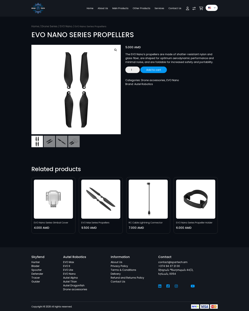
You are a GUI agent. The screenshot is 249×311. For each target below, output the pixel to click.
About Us (103, 8)
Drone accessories (153, 80)
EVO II (66, 266)
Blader (35, 266)
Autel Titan (70, 281)
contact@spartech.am (172, 262)
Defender (37, 274)
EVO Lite (68, 270)
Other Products (141, 8)
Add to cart (153, 70)
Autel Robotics (143, 84)
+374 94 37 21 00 (169, 266)
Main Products (120, 8)
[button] (115, 50)
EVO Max (68, 262)
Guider (35, 281)
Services (159, 8)
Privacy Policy (119, 266)
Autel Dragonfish (73, 285)
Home (90, 8)
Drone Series (49, 26)
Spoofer (36, 270)
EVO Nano (66, 26)
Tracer (35, 277)
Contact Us (174, 8)
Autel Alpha (70, 277)
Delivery (116, 274)
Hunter (35, 262)
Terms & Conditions (123, 270)
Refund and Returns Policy (127, 277)
